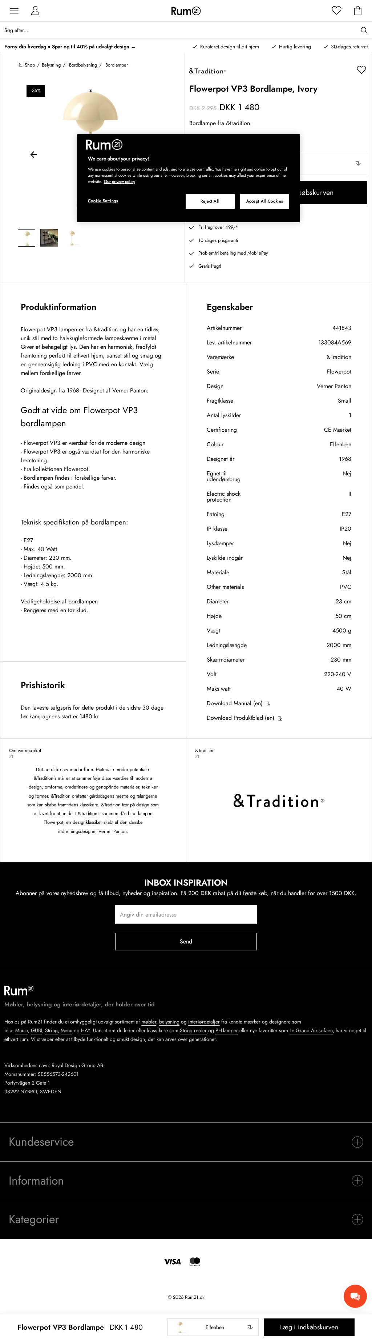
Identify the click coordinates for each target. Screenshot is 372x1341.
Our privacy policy (119, 181)
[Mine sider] (35, 10)
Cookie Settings (103, 201)
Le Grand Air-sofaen (311, 1030)
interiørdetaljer (204, 1021)
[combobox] (213, 1327)
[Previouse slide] (34, 155)
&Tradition (339, 357)
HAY (85, 1030)
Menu (66, 1030)
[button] (213, 1327)
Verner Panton (334, 386)
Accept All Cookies (264, 201)
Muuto (21, 1030)
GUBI (36, 1030)
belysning (169, 1021)
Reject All (210, 201)
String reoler (193, 1030)
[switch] (186, 1142)
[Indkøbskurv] (358, 10)
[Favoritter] (337, 10)
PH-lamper (226, 1030)
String (51, 1030)
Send (186, 941)
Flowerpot (339, 371)
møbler (148, 1021)
